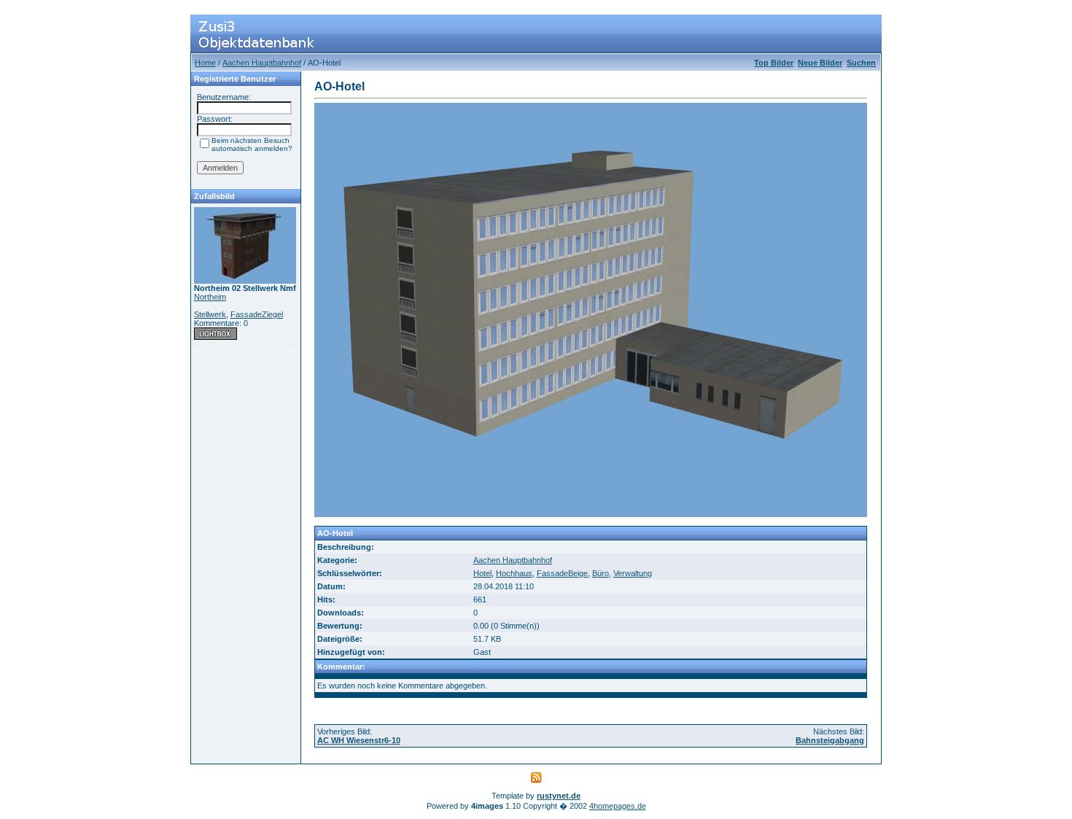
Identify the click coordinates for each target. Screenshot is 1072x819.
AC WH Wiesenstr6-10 (358, 740)
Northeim (210, 296)
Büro (600, 573)
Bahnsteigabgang (830, 740)
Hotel (482, 573)
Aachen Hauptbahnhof (261, 62)
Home (205, 62)
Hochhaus (514, 573)
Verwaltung (632, 573)
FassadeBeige (562, 573)
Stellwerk (210, 314)
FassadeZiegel (256, 314)
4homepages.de (617, 805)
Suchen (861, 62)
